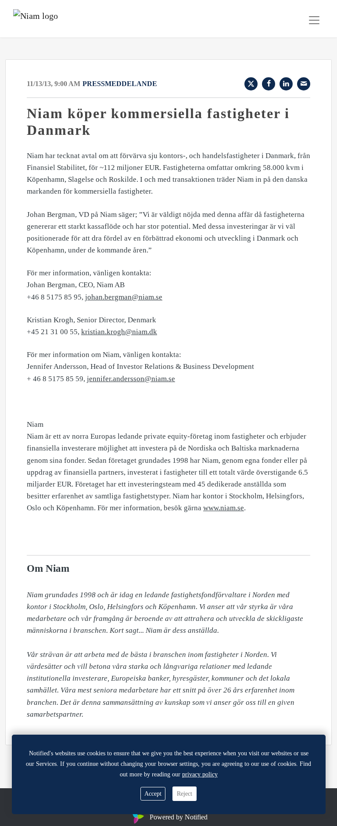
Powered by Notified (179, 817)
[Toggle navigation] (314, 20)
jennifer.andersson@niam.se (131, 379)
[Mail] (303, 83)
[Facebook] (268, 83)
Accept (152, 793)
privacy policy (200, 774)
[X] (251, 83)
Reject (184, 793)
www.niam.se (223, 508)
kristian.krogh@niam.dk (119, 332)
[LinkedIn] (286, 83)
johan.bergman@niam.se (123, 297)
